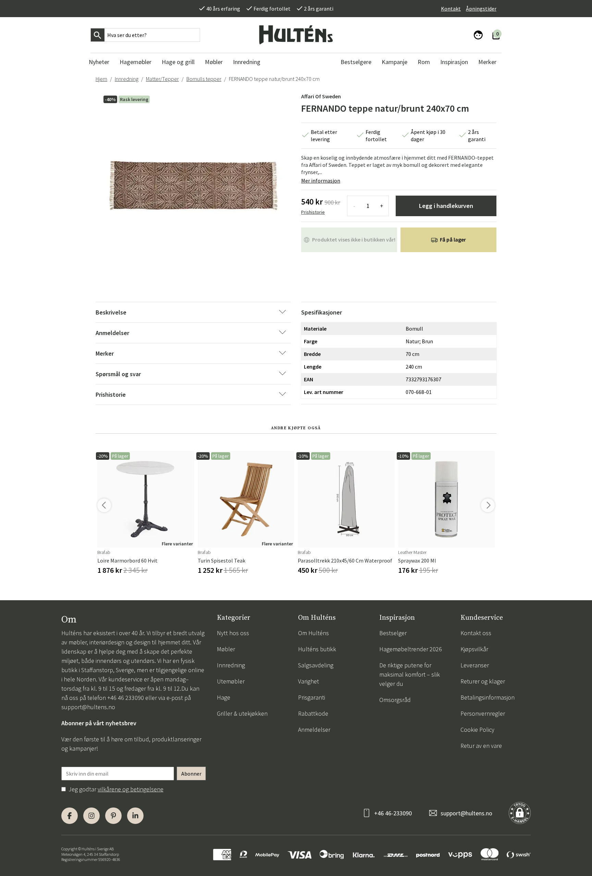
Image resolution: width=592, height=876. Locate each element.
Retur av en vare (481, 746)
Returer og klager (482, 681)
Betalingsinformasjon (487, 697)
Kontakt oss (475, 633)
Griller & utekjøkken (242, 713)
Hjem (101, 78)
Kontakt (451, 8)
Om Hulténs (313, 633)
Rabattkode (313, 713)
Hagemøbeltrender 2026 (410, 649)
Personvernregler (482, 713)
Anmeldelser (314, 729)
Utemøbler (231, 681)
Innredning (126, 78)
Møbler (226, 649)
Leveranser (474, 665)
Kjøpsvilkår (474, 649)
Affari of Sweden (321, 96)
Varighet (308, 681)
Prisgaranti (311, 697)
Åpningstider (481, 8)
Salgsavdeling (315, 665)
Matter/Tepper (162, 78)
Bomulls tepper (203, 78)
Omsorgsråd (395, 700)
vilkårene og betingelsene (130, 789)
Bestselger (393, 633)
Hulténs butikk (317, 649)
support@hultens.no (88, 707)
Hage (223, 697)
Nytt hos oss (233, 633)
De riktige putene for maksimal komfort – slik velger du (409, 674)
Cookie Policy (477, 729)
